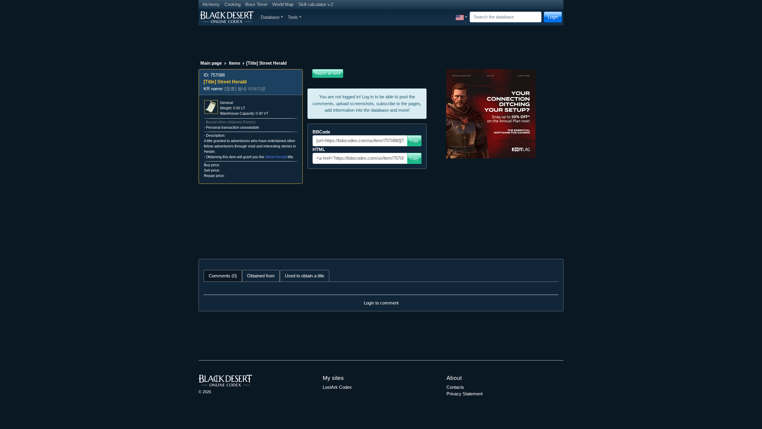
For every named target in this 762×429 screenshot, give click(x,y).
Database (270, 17)
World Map (282, 4)
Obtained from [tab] (261, 275)
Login (553, 16)
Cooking (232, 4)
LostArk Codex (337, 387)
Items (234, 63)
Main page (211, 63)
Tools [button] (293, 17)
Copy (414, 141)
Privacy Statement (464, 393)
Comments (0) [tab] (223, 275)
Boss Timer (256, 4)
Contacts (455, 387)
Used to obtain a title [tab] (304, 275)
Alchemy (211, 4)
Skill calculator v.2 (315, 4)
